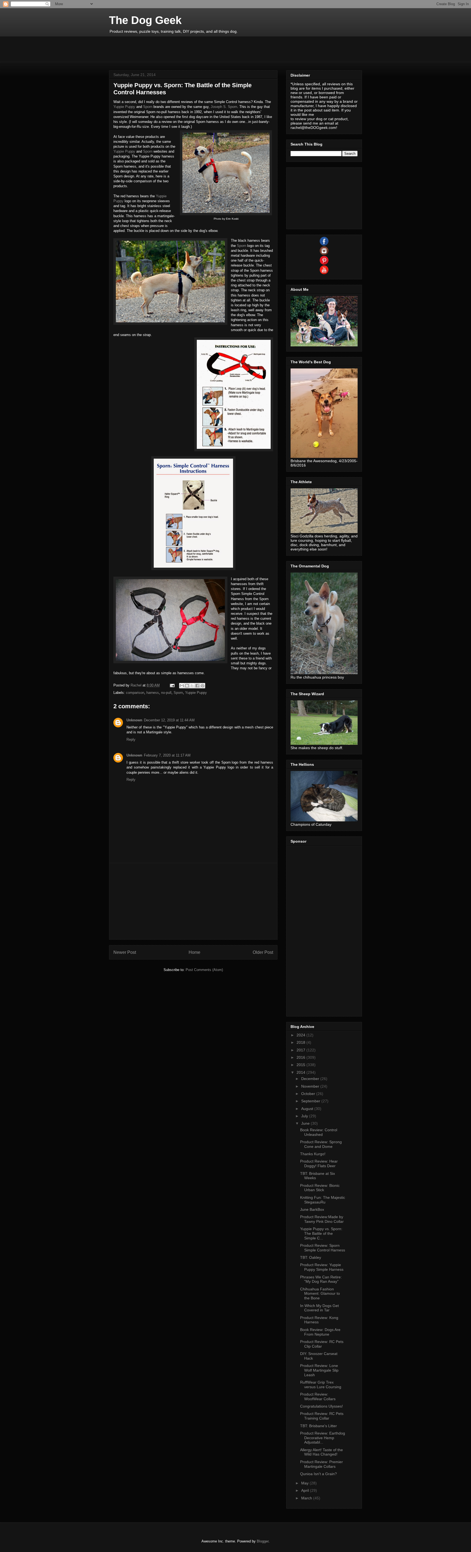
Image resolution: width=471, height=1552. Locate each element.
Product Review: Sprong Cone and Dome (321, 1144)
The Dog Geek (145, 20)
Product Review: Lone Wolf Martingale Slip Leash (319, 1370)
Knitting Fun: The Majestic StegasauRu (322, 1199)
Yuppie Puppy (124, 107)
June (306, 1123)
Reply (130, 739)
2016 (301, 1057)
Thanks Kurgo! (312, 1154)
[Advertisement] (208, 48)
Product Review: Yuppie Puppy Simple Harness (321, 1267)
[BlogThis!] (187, 685)
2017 (301, 1050)
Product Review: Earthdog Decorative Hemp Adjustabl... (322, 1438)
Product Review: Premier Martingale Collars (321, 1464)
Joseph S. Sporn (224, 107)
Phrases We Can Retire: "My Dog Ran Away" (321, 1279)
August (307, 1108)
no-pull (166, 693)
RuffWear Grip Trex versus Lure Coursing (320, 1384)
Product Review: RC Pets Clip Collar (321, 1343)
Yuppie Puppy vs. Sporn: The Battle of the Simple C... (321, 1233)
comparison (135, 693)
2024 (301, 1035)
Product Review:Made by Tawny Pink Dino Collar (322, 1219)
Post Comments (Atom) (204, 970)
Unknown (134, 720)
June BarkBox (312, 1209)
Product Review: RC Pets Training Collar (321, 1415)
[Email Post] (172, 685)
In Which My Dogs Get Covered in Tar (319, 1307)
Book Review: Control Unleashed (318, 1132)
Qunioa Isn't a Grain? (318, 1474)
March (307, 1498)
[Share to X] (192, 685)
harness (152, 693)
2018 (301, 1042)
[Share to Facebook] (197, 685)
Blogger (262, 1541)
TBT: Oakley (310, 1257)
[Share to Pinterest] (202, 685)
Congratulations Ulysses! (321, 1406)
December (310, 1078)
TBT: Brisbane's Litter (318, 1426)
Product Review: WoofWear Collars (318, 1396)
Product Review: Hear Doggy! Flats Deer (319, 1163)
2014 (301, 1072)
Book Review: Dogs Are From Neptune (320, 1331)
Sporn (147, 107)
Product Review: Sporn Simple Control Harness (322, 1247)
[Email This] (182, 685)
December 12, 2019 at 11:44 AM (169, 720)
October (308, 1093)
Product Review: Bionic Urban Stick (320, 1187)
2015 (301, 1065)
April (305, 1490)
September (311, 1101)
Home (194, 952)
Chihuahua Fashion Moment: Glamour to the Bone (320, 1293)
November (310, 1086)
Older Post (263, 952)
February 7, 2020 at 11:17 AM (167, 755)
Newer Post (124, 952)
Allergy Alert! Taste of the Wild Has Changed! (321, 1452)
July (305, 1116)
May (305, 1483)
